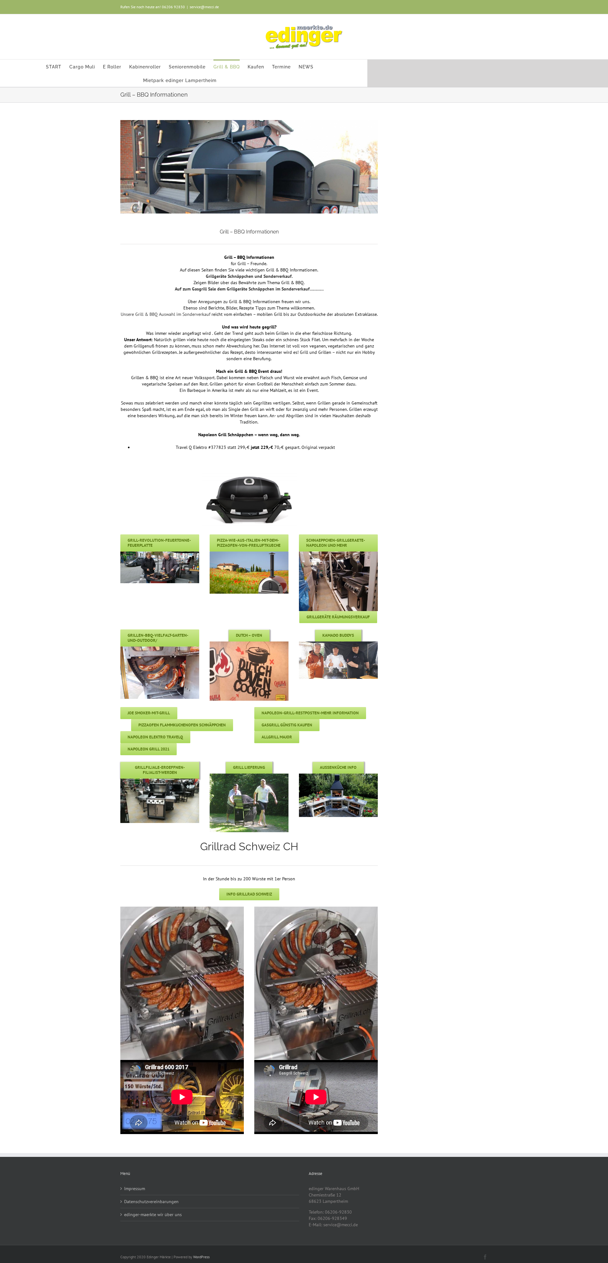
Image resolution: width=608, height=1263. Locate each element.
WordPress (201, 1256)
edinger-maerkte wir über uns (153, 1214)
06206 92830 (173, 6)
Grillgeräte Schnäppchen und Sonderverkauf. (249, 276)
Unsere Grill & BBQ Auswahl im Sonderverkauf (165, 314)
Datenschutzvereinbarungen (151, 1201)
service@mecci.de (204, 6)
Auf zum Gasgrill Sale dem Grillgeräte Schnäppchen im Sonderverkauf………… (249, 289)
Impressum (134, 1188)
